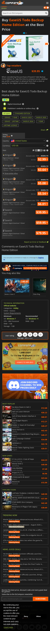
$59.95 (41, 223)
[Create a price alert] (46, 44)
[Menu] (47, 3)
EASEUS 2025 (41, 117)
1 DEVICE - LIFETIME (11, 121)
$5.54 (42, 193)
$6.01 (42, 204)
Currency (6, 146)
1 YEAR (40, 121)
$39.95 (41, 212)
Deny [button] (26, 616)
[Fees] (38, 150)
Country (6, 141)
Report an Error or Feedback (35, 242)
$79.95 (41, 233)
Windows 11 (33, 319)
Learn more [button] (8, 627)
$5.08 (42, 183)
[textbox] (19, 141)
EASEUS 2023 (27, 117)
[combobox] (27, 141)
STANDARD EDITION (22, 113)
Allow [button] (38, 616)
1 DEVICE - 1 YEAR (10, 117)
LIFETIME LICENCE (10, 125)
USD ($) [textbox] (15, 145)
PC (7, 100)
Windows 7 (11, 319)
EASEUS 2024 (28, 121)
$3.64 (42, 170)
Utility (15, 308)
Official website (10, 306)
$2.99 (42, 159)
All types (6, 113)
